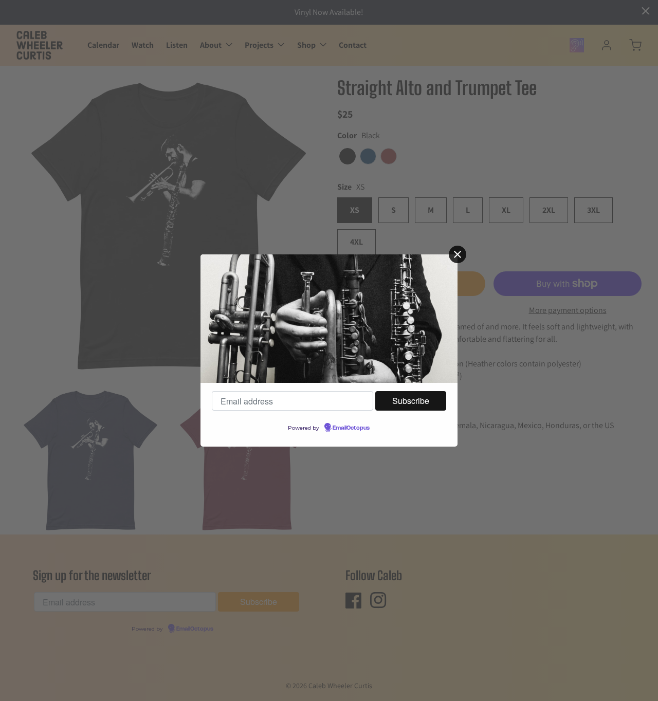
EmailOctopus (351, 428)
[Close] (457, 254)
